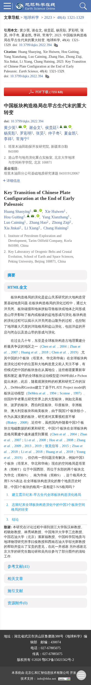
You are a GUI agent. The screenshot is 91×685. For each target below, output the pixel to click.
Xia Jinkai (11, 228)
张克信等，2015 (57, 446)
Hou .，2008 (61, 440)
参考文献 (18, 566)
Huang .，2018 (34, 352)
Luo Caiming (14, 222)
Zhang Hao (38, 222)
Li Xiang (31, 228)
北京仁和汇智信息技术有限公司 (47, 673)
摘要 (11, 275)
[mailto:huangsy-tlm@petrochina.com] (20, 127)
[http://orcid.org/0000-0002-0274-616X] (24, 126)
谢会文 (35, 128)
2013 (28, 446)
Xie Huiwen (54, 211)
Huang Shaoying (17, 211)
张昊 (40, 133)
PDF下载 (49, 92)
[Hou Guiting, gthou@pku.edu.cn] (28, 215)
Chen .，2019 (64, 352)
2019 (38, 446)
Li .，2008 (35, 440)
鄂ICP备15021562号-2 (58, 660)
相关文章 (15, 579)
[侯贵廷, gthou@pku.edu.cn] (61, 126)
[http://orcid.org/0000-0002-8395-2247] (69, 126)
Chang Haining (55, 228)
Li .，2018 (31, 452)
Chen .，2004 (53, 346)
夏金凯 (70, 133)
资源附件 (17, 603)
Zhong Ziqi (60, 222)
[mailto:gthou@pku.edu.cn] (65, 127)
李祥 (8, 139)
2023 (48, 17)
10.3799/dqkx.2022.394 (35, 45)
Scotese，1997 (70, 393)
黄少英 (10, 128)
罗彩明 (26, 133)
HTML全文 (17, 287)
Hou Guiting (13, 217)
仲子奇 (54, 133)
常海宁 (22, 139)
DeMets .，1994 (42, 393)
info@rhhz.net (46, 678)
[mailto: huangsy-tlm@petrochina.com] (35, 210)
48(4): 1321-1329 (70, 17)
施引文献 (15, 591)
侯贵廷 (51, 128)
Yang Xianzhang (55, 217)
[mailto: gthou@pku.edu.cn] (32, 216)
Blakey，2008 (17, 422)
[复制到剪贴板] (56, 45)
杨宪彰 (10, 133)
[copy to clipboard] (47, 76)
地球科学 (31, 17)
